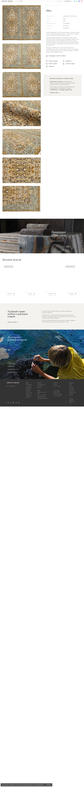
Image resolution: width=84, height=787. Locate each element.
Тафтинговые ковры (41, 396)
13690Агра (53, 293)
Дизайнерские (29, 387)
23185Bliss (12, 293)
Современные (29, 384)
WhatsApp (62, 89)
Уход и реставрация (57, 395)
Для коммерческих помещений (41, 385)
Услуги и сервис (56, 390)
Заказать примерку (53, 61)
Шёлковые (28, 390)
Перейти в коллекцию (56, 241)
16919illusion (32, 293)
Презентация (12, 372)
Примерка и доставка (57, 394)
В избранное (68, 61)
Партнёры (71, 387)
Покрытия (39, 382)
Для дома (39, 387)
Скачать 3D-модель (70, 63)
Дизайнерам (71, 389)
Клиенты (71, 386)
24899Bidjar (73, 293)
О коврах (55, 384)
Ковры (27, 382)
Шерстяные (28, 389)
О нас (70, 384)
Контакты (71, 395)
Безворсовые (28, 394)
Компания (71, 382)
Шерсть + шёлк (29, 392)
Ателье (38, 390)
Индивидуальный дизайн (42, 398)
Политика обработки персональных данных (72, 400)
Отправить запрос (54, 92)
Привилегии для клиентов (72, 393)
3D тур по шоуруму (57, 386)
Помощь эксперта (53, 63)
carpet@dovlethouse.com (13, 369)
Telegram (67, 89)
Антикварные (28, 395)
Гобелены (28, 397)
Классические (29, 386)
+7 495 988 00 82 (67, 1)
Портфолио (55, 382)
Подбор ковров (56, 392)
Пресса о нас (72, 390)
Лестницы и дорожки (41, 395)
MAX (71, 89)
